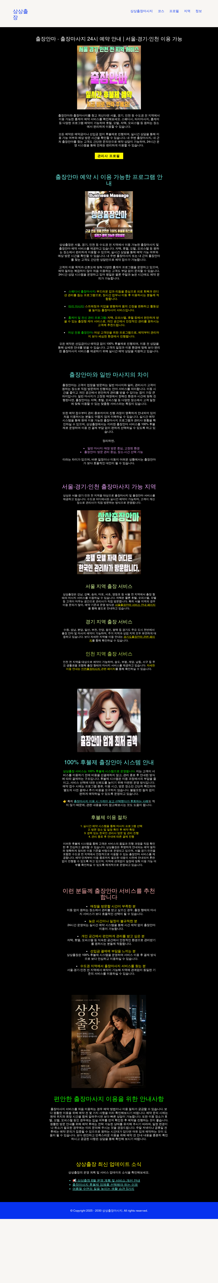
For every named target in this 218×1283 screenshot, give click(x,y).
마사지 (72, 597)
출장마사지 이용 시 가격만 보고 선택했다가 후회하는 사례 (111, 801)
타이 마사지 (76, 306)
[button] (187, 11)
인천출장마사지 (91, 668)
